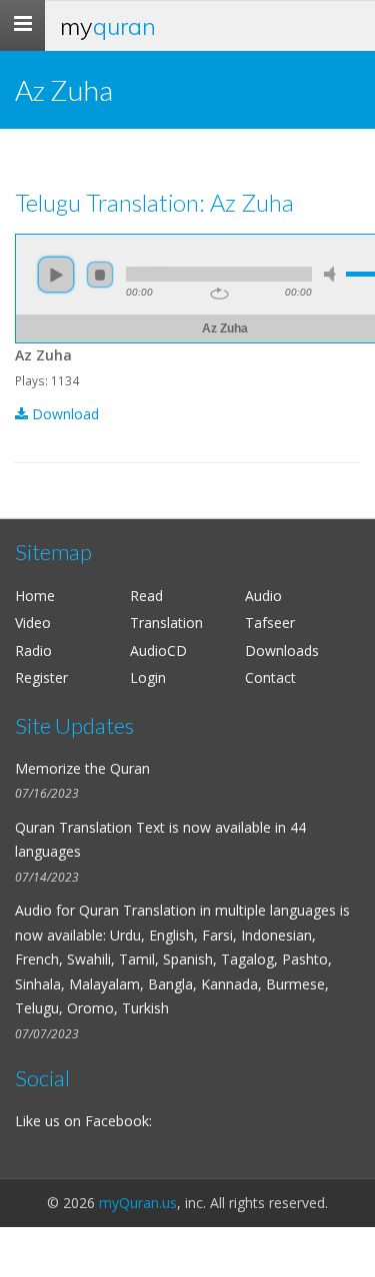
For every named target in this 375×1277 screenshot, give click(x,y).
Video (33, 622)
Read (146, 595)
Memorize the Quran (82, 768)
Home (35, 595)
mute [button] (333, 274)
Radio (33, 650)
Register (41, 677)
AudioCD (158, 650)
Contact (270, 677)
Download (63, 413)
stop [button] (100, 275)
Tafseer (270, 622)
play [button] (56, 275)
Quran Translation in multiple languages (207, 910)
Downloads (282, 650)
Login (148, 677)
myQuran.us (138, 1202)
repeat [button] (219, 294)
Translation (166, 622)
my (108, 26)
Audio (263, 595)
